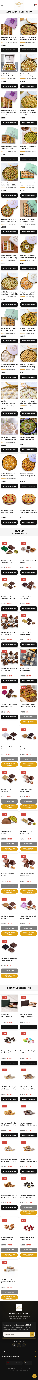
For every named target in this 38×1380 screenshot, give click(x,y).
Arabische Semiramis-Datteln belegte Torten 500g (9, 76)
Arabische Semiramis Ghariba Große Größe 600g (28, 403)
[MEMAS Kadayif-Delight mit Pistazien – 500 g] (9, 1112)
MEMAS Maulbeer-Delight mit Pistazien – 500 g (28, 1125)
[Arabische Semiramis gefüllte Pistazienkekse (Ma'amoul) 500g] (28, 99)
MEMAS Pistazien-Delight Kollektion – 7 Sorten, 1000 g (27, 1017)
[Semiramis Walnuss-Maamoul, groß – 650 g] (9, 426)
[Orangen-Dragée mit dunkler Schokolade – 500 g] (9, 1040)
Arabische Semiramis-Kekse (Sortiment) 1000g (9, 149)
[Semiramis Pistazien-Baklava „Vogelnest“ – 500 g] (28, 462)
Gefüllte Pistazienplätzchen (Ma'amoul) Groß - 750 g (9, 404)
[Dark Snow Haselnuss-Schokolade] (28, 863)
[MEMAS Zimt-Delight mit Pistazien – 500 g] (28, 1076)
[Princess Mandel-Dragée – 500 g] (9, 1226)
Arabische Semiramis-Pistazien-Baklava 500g (28, 329)
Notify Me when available (28, 722)
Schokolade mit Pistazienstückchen (8, 597)
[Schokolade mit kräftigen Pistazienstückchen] (9, 778)
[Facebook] (19, 1345)
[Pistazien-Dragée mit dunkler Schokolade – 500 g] (28, 1184)
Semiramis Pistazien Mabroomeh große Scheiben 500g (27, 439)
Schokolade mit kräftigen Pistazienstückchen (8, 791)
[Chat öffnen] (34, 1376)
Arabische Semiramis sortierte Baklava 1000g (9, 111)
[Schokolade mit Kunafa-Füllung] (28, 657)
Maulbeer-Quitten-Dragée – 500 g (27, 1239)
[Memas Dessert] (19, 5)
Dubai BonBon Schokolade (6, 833)
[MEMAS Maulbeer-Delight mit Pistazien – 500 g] (28, 1112)
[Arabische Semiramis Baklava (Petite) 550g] (28, 244)
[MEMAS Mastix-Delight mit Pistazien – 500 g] (9, 1076)
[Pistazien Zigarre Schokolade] (28, 820)
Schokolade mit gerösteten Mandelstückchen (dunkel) (26, 750)
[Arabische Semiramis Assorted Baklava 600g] (9, 26)
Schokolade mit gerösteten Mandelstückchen (26, 598)
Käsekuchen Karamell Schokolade (28, 917)
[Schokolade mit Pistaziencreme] (9, 549)
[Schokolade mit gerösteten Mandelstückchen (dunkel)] (28, 736)
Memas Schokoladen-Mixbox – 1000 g (9, 669)
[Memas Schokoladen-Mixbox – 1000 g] (9, 657)
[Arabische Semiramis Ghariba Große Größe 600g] (28, 390)
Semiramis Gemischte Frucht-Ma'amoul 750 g (28, 511)
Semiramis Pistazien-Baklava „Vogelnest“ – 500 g (28, 476)
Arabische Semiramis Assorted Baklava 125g (9, 257)
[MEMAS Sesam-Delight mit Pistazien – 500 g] (9, 1184)
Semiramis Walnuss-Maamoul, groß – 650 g (9, 438)
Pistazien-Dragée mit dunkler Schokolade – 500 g (28, 1197)
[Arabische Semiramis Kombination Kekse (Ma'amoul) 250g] (28, 208)
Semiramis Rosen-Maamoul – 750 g (7, 511)
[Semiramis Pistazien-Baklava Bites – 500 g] (9, 172)
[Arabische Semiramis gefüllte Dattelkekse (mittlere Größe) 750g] (28, 281)
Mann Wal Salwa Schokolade (26, 790)
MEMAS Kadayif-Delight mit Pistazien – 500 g (9, 1124)
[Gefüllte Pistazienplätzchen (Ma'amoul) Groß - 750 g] (9, 390)
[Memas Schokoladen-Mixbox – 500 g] (9, 621)
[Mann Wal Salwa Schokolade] (28, 778)
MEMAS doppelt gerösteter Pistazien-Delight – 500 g (8, 1282)
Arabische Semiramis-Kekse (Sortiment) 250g (28, 185)
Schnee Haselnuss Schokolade (7, 875)
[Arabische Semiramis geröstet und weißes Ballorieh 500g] (9, 208)
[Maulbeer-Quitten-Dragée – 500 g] (28, 1226)
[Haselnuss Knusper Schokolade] (9, 905)
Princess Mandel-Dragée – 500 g (7, 1239)
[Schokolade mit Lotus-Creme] (28, 549)
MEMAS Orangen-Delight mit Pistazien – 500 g (28, 1161)
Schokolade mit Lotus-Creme (28, 561)
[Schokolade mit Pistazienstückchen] (9, 585)
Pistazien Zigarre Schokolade (26, 833)
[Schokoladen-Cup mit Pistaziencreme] (9, 693)
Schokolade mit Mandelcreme (25, 633)
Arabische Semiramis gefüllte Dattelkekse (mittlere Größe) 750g (28, 294)
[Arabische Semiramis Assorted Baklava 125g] (9, 244)
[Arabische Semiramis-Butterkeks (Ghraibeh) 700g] (9, 281)
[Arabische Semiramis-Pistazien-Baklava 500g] (28, 317)
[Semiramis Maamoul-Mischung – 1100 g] (9, 317)
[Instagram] (14, 1345)
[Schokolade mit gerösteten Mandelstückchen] (28, 585)
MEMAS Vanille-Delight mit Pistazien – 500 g (9, 1160)
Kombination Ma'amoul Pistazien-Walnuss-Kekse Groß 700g (9, 367)
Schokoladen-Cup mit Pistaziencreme (9, 706)
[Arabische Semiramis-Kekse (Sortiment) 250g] (28, 172)
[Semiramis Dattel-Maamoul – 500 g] (28, 63)
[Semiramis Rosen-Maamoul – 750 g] (9, 499)
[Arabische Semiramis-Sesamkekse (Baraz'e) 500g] (28, 26)
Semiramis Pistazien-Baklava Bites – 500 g (8, 184)
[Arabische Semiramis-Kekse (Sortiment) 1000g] (9, 135)
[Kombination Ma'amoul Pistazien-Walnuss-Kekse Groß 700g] (9, 353)
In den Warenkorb (9, 50)
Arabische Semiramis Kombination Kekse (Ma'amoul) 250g (27, 221)
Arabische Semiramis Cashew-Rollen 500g (27, 366)
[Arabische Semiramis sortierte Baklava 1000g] (9, 99)
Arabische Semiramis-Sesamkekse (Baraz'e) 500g (28, 39)
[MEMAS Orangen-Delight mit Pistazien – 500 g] (28, 1148)
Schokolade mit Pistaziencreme (6, 561)
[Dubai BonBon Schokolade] (9, 820)
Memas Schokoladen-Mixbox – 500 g (9, 633)
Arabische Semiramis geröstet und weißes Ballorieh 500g (8, 221)
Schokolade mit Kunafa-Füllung (25, 669)
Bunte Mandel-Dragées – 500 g (28, 1052)
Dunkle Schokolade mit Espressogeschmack (9, 959)
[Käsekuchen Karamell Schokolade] (28, 905)
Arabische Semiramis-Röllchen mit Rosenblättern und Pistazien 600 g (28, 150)
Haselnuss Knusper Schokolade (7, 917)
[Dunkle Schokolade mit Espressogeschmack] (9, 947)
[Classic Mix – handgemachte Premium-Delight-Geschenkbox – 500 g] (9, 1003)
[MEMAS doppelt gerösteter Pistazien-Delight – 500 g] (9, 1269)
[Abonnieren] (32, 1334)
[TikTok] (24, 1345)
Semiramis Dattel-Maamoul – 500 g (26, 75)
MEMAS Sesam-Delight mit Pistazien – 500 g (9, 1196)
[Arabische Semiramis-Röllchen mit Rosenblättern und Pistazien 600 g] (28, 135)
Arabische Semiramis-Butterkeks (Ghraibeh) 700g (9, 294)
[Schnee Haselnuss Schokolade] (9, 863)
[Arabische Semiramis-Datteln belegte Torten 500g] (9, 63)
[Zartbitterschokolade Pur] (9, 736)
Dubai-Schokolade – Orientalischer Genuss (28, 706)
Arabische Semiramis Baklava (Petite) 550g (28, 257)
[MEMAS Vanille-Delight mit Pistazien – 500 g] (9, 1148)
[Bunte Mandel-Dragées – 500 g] (28, 1040)
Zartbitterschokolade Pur (8, 748)
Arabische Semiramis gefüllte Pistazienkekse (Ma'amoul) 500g (28, 112)
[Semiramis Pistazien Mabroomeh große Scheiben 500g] (28, 426)
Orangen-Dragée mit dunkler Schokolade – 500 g (8, 1053)
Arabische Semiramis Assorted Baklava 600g (9, 38)
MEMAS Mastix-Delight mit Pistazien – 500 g (9, 1088)
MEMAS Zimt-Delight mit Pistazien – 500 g (27, 1088)
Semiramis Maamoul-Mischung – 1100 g (8, 329)
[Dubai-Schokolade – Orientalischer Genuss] (28, 693)
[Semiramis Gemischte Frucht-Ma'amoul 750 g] (28, 499)
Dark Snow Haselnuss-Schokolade (28, 875)
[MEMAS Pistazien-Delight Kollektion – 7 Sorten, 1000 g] (28, 1003)
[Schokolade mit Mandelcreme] (28, 621)
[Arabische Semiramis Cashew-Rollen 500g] (28, 353)
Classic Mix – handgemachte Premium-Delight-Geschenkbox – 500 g (8, 1018)
